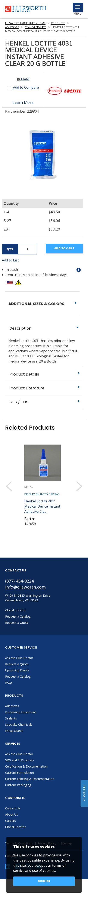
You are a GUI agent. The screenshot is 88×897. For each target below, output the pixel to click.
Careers (10, 821)
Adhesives (12, 27)
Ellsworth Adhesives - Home (25, 23)
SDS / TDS (18, 402)
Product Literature (26, 388)
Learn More (23, 102)
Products (58, 23)
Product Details (23, 374)
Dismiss (44, 881)
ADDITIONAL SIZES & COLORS (36, 303)
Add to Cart (64, 248)
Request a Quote (17, 664)
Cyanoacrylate (35, 27)
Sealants (11, 718)
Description (19, 328)
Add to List (10, 260)
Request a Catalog (18, 676)
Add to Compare (26, 87)
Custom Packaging (18, 785)
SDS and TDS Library (19, 760)
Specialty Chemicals (18, 724)
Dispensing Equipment (20, 712)
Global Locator (15, 827)
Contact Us (13, 808)
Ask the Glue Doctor (19, 658)
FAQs (9, 683)
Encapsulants (14, 731)
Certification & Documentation (26, 766)
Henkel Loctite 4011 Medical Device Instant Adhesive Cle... (42, 506)
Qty (9, 249)
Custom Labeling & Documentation (29, 779)
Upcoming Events (17, 670)
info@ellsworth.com (25, 587)
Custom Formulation (19, 773)
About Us (11, 814)
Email (24, 79)
